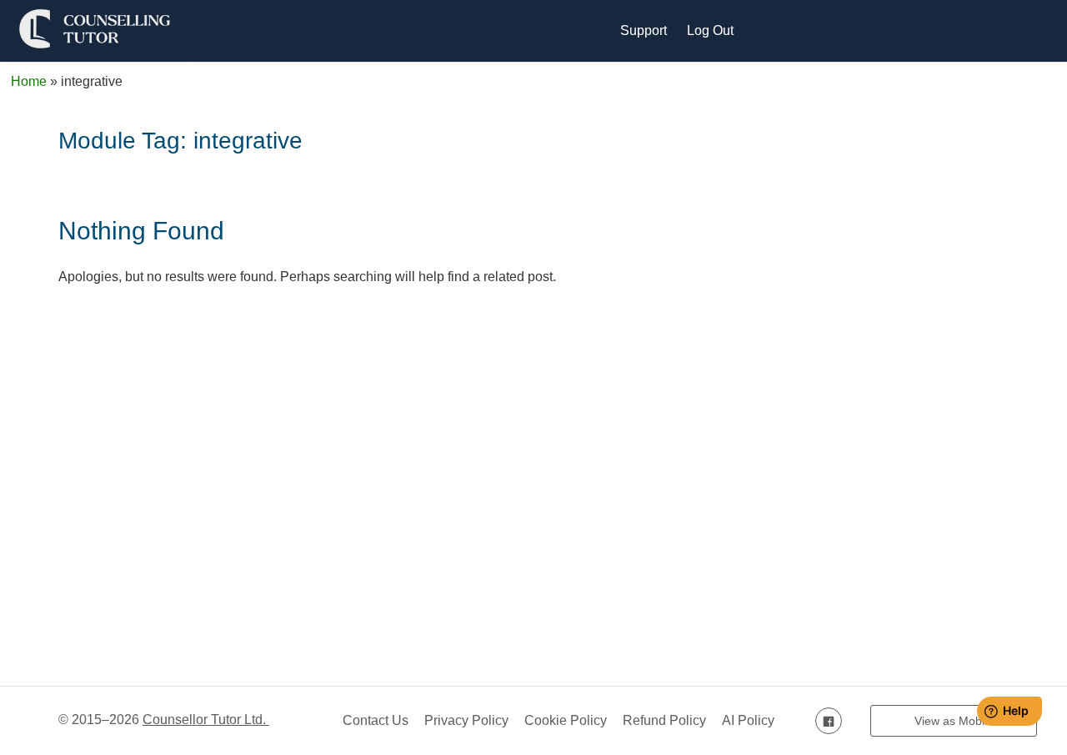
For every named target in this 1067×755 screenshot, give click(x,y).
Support (643, 30)
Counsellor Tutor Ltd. (206, 719)
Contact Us (375, 720)
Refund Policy (664, 720)
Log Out (710, 30)
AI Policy (748, 720)
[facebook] (828, 720)
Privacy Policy (466, 720)
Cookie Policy (565, 720)
